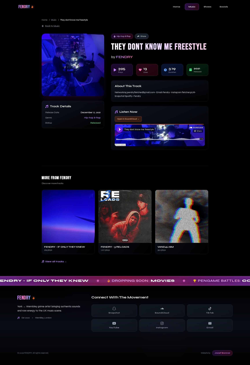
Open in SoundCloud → (128, 119)
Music (192, 6)
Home (176, 6)
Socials (224, 6)
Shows (207, 6)
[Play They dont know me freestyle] (73, 65)
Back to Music (52, 26)
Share (143, 36)
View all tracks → (56, 261)
